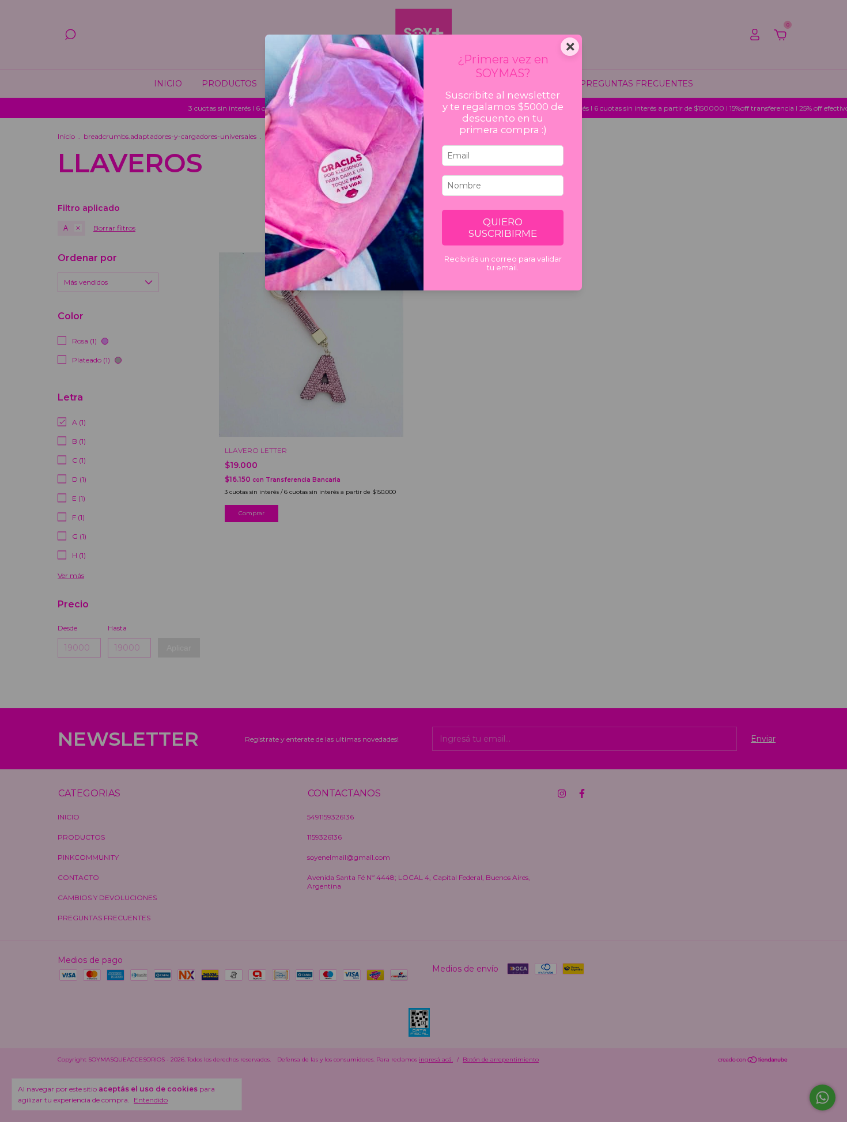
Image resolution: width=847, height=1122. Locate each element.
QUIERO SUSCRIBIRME (502, 227)
